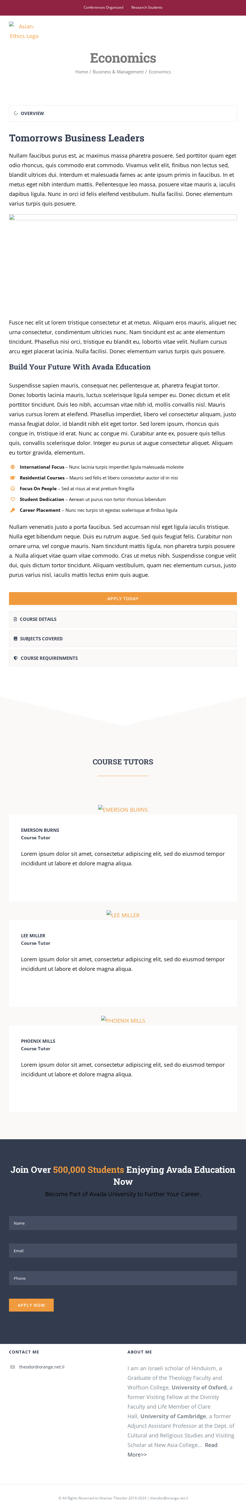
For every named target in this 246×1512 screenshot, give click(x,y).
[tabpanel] (123, 368)
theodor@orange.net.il (41, 1367)
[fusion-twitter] (32, 884)
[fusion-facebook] (23, 884)
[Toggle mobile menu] (234, 30)
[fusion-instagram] (42, 884)
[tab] (123, 113)
